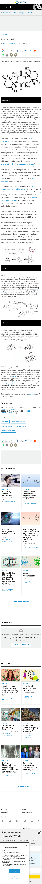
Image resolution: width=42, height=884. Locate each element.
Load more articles (21, 602)
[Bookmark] (15, 55)
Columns (5, 422)
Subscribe (4, 809)
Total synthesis (22, 426)
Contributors (27, 813)
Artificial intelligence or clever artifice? (8, 531)
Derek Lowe (10, 502)
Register (25, 645)
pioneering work (7, 164)
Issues (24, 809)
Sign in (15, 645)
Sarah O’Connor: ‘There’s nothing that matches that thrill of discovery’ (10, 689)
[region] (14, 863)
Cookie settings (14, 877)
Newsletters (7, 13)
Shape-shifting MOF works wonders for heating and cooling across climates (8, 578)
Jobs (14, 13)
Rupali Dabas (30, 504)
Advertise (4, 813)
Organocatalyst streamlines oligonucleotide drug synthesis (29, 495)
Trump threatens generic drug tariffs (9, 727)
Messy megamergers (29, 574)
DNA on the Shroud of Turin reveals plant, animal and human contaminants (10, 767)
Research (26, 489)
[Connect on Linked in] (17, 821)
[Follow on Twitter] (10, 821)
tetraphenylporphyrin (12, 384)
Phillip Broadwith (7, 540)
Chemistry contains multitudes (7, 494)
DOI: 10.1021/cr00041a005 (15, 412)
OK (15, 871)
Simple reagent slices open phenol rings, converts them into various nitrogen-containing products (31, 535)
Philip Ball (9, 775)
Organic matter (7, 426)
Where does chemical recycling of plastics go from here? (30, 728)
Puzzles (30, 13)
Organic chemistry (18, 422)
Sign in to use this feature (31, 46)
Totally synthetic (8, 431)
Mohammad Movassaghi (25, 164)
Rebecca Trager (7, 699)
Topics (3, 816)
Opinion (4, 35)
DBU (15, 376)
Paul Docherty (9, 43)
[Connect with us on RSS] (39, 821)
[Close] (27, 845)
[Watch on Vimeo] (24, 821)
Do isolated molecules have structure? (29, 688)
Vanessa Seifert (27, 697)
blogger (32, 394)
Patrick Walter (31, 773)
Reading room (22, 13)
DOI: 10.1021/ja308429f (10, 409)
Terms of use (26, 828)
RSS (23, 816)
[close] (40, 46)
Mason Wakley (31, 547)
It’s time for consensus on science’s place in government (30, 766)
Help (2, 828)
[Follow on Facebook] (2, 821)
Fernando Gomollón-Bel (8, 590)
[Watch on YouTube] (32, 821)
